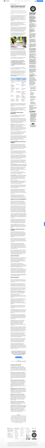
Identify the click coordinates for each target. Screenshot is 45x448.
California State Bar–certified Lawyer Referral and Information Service (32, 18)
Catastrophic (16, 437)
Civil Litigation (22, 430)
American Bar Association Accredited (10, 431)
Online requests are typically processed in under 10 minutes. (33, 115)
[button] (44, 224)
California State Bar (33, 50)
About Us (27, 429)
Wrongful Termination (17, 429)
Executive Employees (17, 433)
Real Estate (21, 435)
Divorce (21, 431)
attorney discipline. (31, 74)
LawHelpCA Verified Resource (32, 22)
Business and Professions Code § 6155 (32, 61)
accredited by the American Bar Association (32, 20)
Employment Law (17, 428)
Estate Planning (22, 432)
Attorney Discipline (28, 431)
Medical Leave (16, 432)
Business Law (21, 429)
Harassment (16, 430)
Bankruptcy (21, 428)
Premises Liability (16, 436)
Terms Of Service (28, 428)
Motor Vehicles (16, 435)
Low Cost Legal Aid (28, 430)
